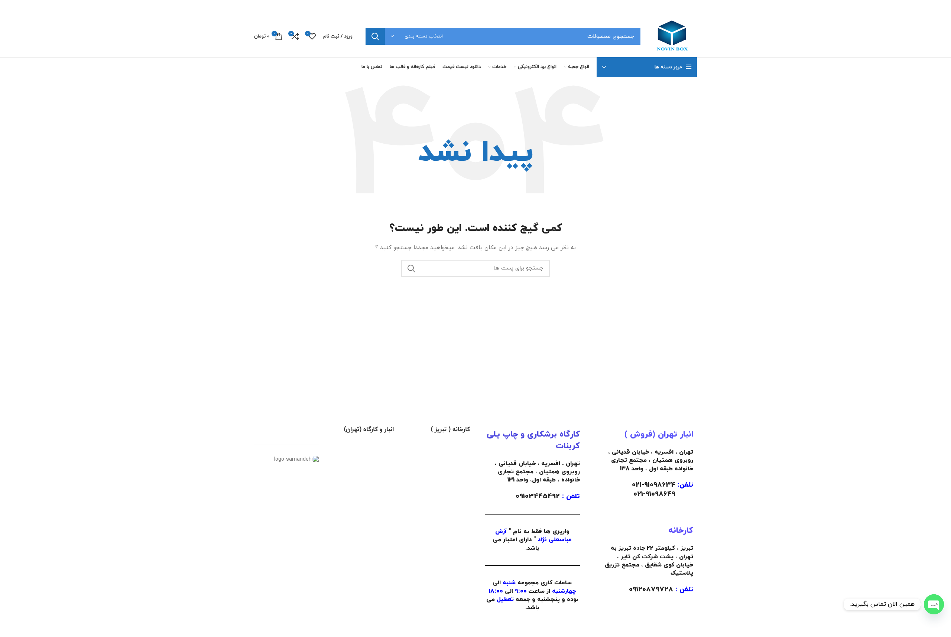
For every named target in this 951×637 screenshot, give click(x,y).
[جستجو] (375, 36)
